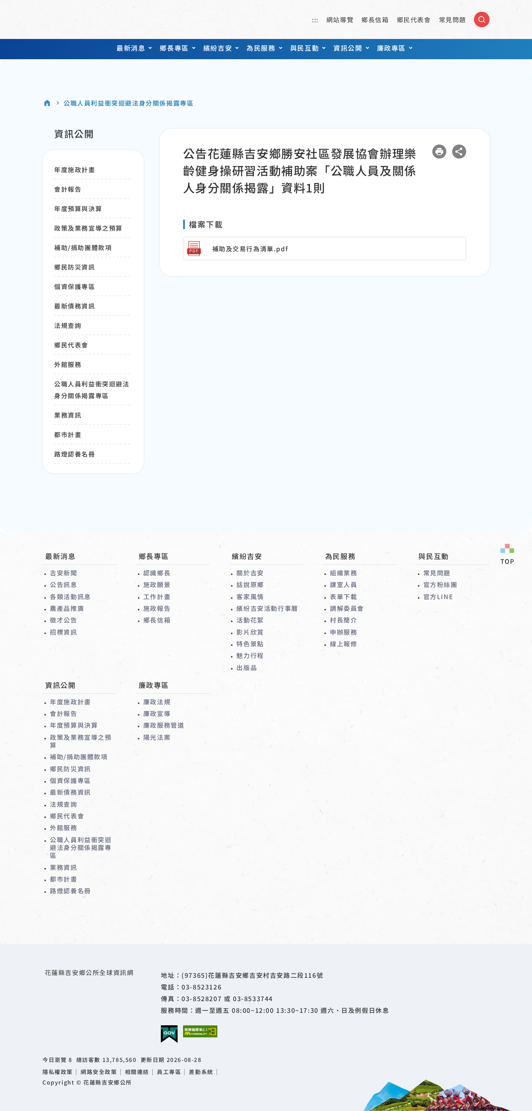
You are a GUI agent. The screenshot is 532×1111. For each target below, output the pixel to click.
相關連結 (137, 1072)
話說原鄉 (250, 584)
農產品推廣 (67, 608)
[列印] (439, 152)
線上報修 (343, 643)
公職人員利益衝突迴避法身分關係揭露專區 (128, 103)
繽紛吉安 (217, 48)
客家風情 (250, 596)
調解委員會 (347, 608)
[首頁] (47, 103)
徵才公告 (63, 620)
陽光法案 (157, 737)
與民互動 (304, 48)
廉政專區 (391, 48)
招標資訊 (63, 632)
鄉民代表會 (414, 19)
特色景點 (250, 643)
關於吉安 (250, 573)
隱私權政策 (57, 1072)
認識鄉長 (157, 573)
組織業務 (343, 573)
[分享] (459, 152)
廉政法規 (157, 701)
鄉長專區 (174, 48)
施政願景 (157, 584)
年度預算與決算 (78, 208)
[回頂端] (507, 554)
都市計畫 (67, 434)
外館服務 (67, 364)
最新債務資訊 (74, 305)
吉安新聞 (63, 573)
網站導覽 (340, 19)
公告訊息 (63, 584)
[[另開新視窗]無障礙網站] (200, 1031)
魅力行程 (250, 655)
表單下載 (343, 596)
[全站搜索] (482, 19)
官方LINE (438, 596)
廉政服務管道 (164, 725)
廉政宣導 (157, 713)
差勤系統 (201, 1072)
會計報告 (67, 189)
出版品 (246, 667)
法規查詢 (67, 325)
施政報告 (157, 608)
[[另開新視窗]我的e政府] (169, 1034)
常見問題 (452, 19)
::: (315, 19)
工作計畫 (157, 596)
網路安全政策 (99, 1072)
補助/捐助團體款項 (83, 247)
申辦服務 (343, 632)
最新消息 (130, 48)
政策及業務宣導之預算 (88, 228)
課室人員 (343, 584)
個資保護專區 (74, 286)
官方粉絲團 (440, 584)
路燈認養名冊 (74, 454)
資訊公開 (347, 48)
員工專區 (169, 1072)
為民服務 (261, 48)
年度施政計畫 (74, 169)
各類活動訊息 (70, 596)
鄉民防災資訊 (74, 267)
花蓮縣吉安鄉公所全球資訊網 (77, 19)
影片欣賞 (250, 632)
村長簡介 (343, 620)
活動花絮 (250, 620)
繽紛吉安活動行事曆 (267, 608)
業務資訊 (67, 415)
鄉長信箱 (375, 19)
